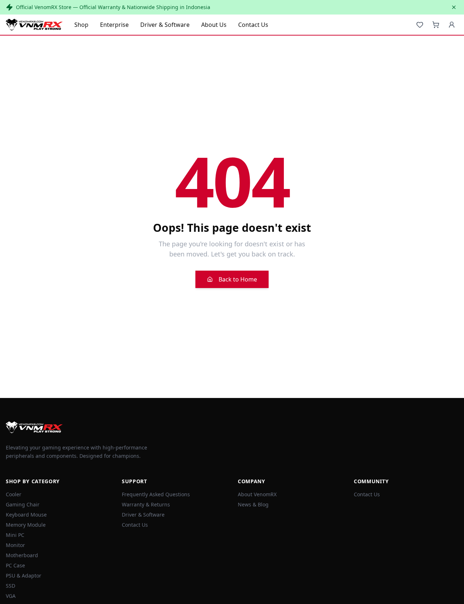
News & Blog (253, 504)
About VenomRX (257, 494)
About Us (214, 24)
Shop (81, 24)
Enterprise (114, 24)
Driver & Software (165, 24)
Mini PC (15, 534)
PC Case (15, 565)
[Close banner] (454, 7)
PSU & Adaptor (23, 575)
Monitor (15, 545)
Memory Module (26, 524)
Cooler (13, 494)
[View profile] (451, 24)
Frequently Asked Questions (156, 494)
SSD (10, 585)
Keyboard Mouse (26, 514)
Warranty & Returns (146, 504)
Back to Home (238, 279)
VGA (11, 595)
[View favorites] (419, 24)
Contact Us (253, 24)
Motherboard (22, 555)
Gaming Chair (23, 504)
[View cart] (435, 24)
